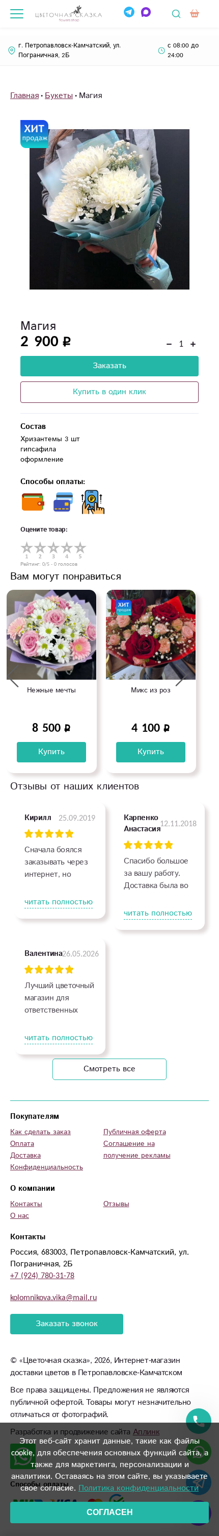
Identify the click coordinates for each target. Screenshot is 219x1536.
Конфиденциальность (46, 1167)
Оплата (22, 1144)
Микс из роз (151, 690)
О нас (19, 1216)
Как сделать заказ (40, 1132)
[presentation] (13, 675)
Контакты (26, 1204)
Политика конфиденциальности (138, 1488)
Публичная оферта (134, 1132)
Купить (51, 752)
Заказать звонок (67, 1324)
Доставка (25, 1155)
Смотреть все (109, 1069)
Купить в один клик (109, 392)
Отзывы (116, 1204)
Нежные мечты (51, 690)
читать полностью (58, 902)
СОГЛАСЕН (110, 1512)
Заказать (109, 366)
